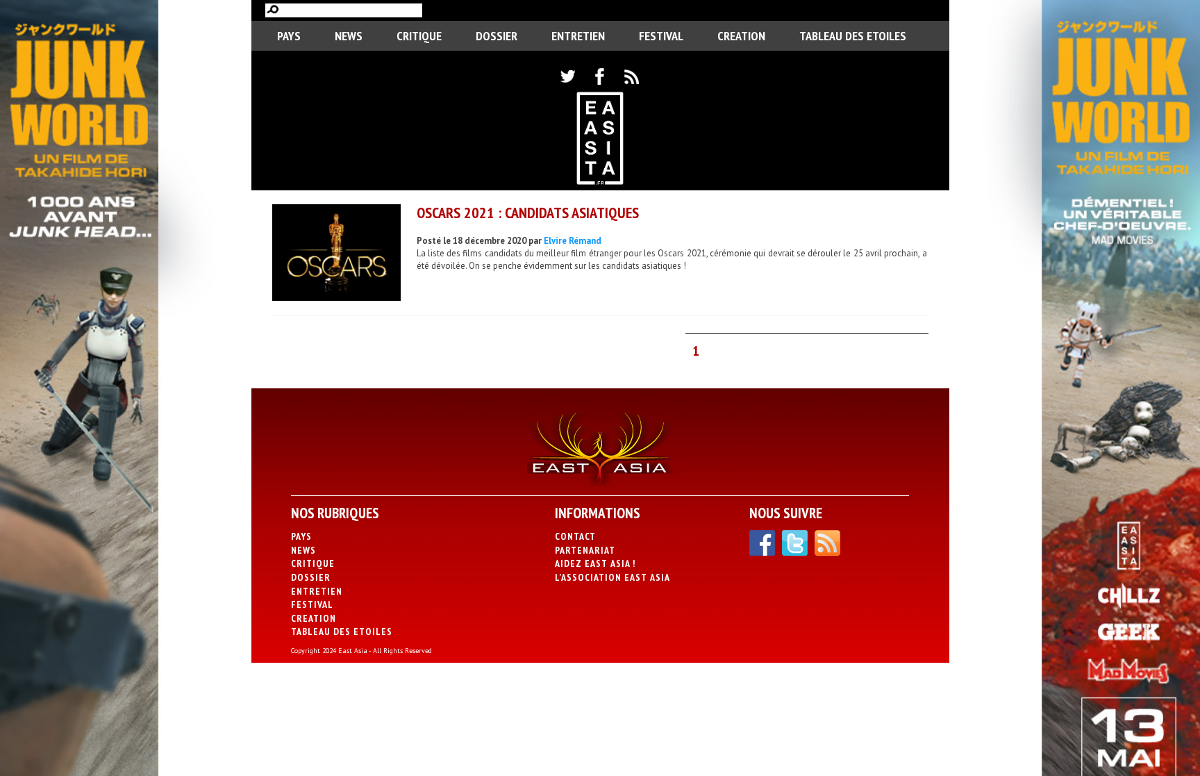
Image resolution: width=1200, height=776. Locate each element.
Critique (419, 36)
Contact (575, 536)
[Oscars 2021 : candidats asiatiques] (336, 254)
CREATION (741, 36)
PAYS (289, 36)
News (348, 36)
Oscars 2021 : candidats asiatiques (528, 212)
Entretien (578, 36)
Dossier (496, 36)
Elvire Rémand (572, 241)
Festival (661, 36)
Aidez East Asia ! (595, 563)
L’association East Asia (612, 577)
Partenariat (585, 550)
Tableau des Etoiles (852, 36)
